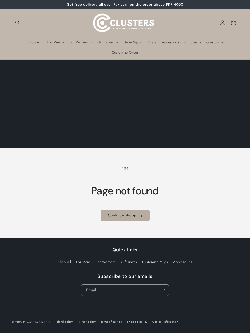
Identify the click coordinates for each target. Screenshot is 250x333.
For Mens (83, 261)
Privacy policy (87, 321)
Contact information (165, 321)
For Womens (106, 261)
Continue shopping (125, 215)
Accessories (182, 261)
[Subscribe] (163, 290)
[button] (17, 23)
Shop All (64, 261)
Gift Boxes (129, 261)
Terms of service (111, 321)
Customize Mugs (155, 261)
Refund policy (64, 321)
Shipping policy (137, 321)
